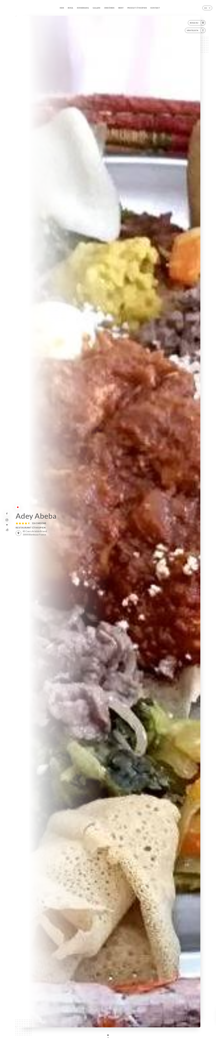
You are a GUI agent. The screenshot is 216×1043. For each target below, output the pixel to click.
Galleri (96, 8)
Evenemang (83, 8)
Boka (70, 8)
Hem (62, 8)
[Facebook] (7, 514)
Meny (121, 8)
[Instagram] (7, 520)
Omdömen (109, 8)
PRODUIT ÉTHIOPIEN (137, 8)
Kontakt (155, 8)
